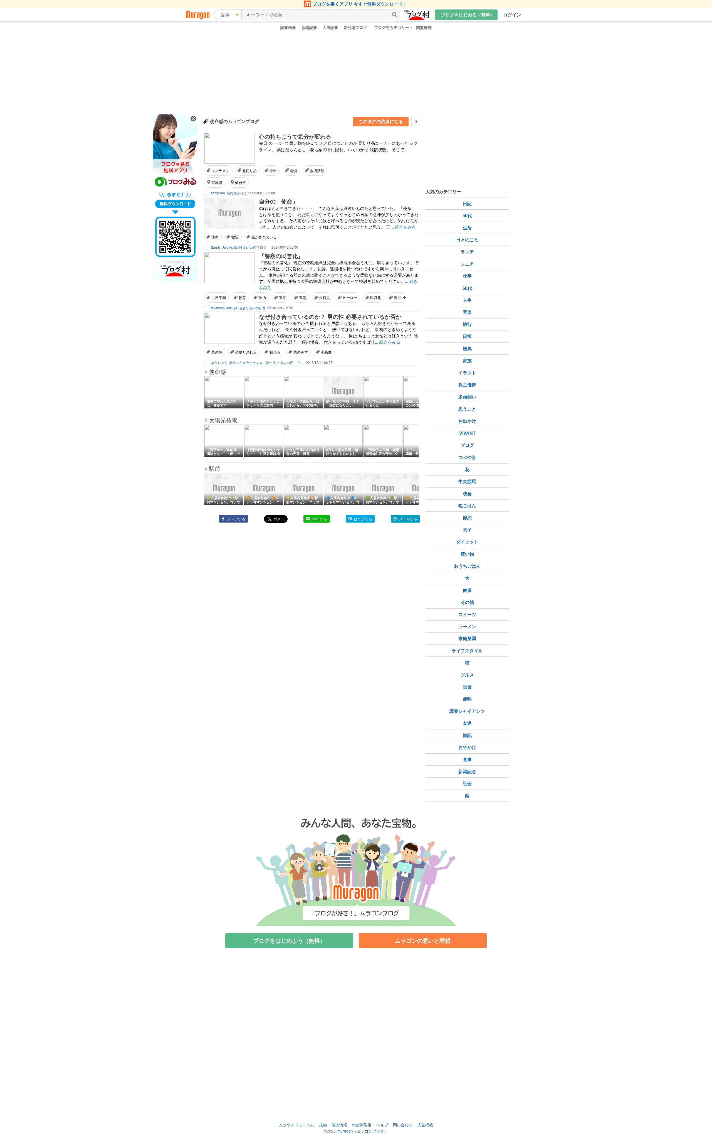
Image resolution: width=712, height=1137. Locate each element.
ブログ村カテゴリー (391, 27)
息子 (467, 529)
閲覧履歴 (424, 27)
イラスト (467, 372)
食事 (467, 759)
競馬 (467, 348)
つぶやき (467, 457)
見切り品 (249, 170)
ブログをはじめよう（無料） (289, 940)
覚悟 (235, 236)
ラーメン (467, 626)
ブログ (467, 445)
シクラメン (220, 170)
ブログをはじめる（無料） (468, 14)
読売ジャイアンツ (467, 711)
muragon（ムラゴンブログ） (362, 1131)
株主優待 (467, 384)
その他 (467, 602)
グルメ (467, 675)
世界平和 (218, 297)
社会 (467, 783)
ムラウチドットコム (296, 1125)
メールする (408, 518)
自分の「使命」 (278, 201)
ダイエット (467, 541)
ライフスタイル (467, 650)
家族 (467, 360)
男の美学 (300, 352)
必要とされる (246, 352)
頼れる (275, 352)
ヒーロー (350, 297)
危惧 (293, 170)
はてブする (363, 518)
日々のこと (467, 239)
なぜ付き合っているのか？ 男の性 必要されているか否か (330, 316)
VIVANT (467, 433)
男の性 (216, 352)
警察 (282, 297)
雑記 (467, 735)
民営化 (375, 297)
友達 (467, 723)
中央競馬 (467, 481)
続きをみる (405, 227)
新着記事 (309, 27)
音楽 (467, 312)
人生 (467, 300)
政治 (262, 297)
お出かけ (467, 421)
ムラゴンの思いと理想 (423, 940)
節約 (467, 517)
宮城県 (216, 182)
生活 (467, 227)
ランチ (467, 251)
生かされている (264, 236)
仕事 (467, 276)
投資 (467, 686)
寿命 (273, 170)
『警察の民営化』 (281, 256)
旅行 (467, 324)
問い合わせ (402, 1125)
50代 (467, 215)
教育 (242, 297)
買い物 (467, 554)
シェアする (236, 518)
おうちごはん (467, 566)
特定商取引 (362, 1125)
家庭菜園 (467, 638)
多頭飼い (467, 396)
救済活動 (317, 170)
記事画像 (288, 27)
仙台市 (240, 182)
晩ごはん (467, 505)
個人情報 (339, 1125)
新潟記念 (467, 771)
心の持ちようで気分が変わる (295, 136)
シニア (467, 264)
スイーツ (467, 614)
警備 (302, 297)
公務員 (324, 297)
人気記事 (330, 27)
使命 (215, 236)
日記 (467, 203)
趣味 (467, 698)
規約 (323, 1125)
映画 (467, 493)
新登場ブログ (355, 27)
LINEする (319, 518)
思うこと (467, 409)
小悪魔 (326, 352)
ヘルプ (382, 1125)
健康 (467, 590)
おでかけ (467, 747)
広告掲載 (425, 1125)
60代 (467, 288)
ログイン (512, 14)
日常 (467, 336)
